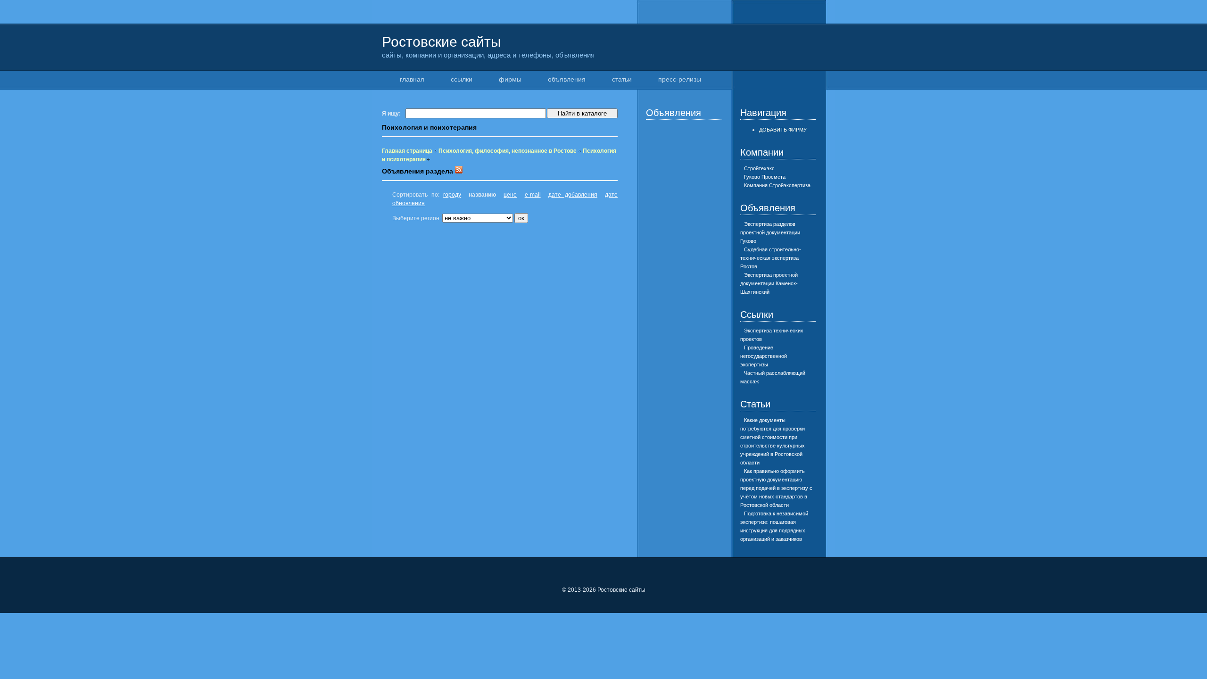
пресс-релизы (679, 79)
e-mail (533, 194)
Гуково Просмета (764, 177)
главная (412, 79)
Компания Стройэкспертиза (777, 185)
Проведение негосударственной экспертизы (763, 356)
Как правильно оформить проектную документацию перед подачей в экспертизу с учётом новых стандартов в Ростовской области (776, 488)
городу (452, 194)
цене (510, 194)
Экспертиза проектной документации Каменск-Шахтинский (769, 283)
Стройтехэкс (759, 168)
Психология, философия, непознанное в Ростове (507, 151)
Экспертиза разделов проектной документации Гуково (770, 232)
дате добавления (572, 194)
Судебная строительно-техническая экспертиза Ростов (770, 258)
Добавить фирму (783, 129)
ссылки (461, 79)
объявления (566, 79)
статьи (622, 79)
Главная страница (407, 151)
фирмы (510, 79)
